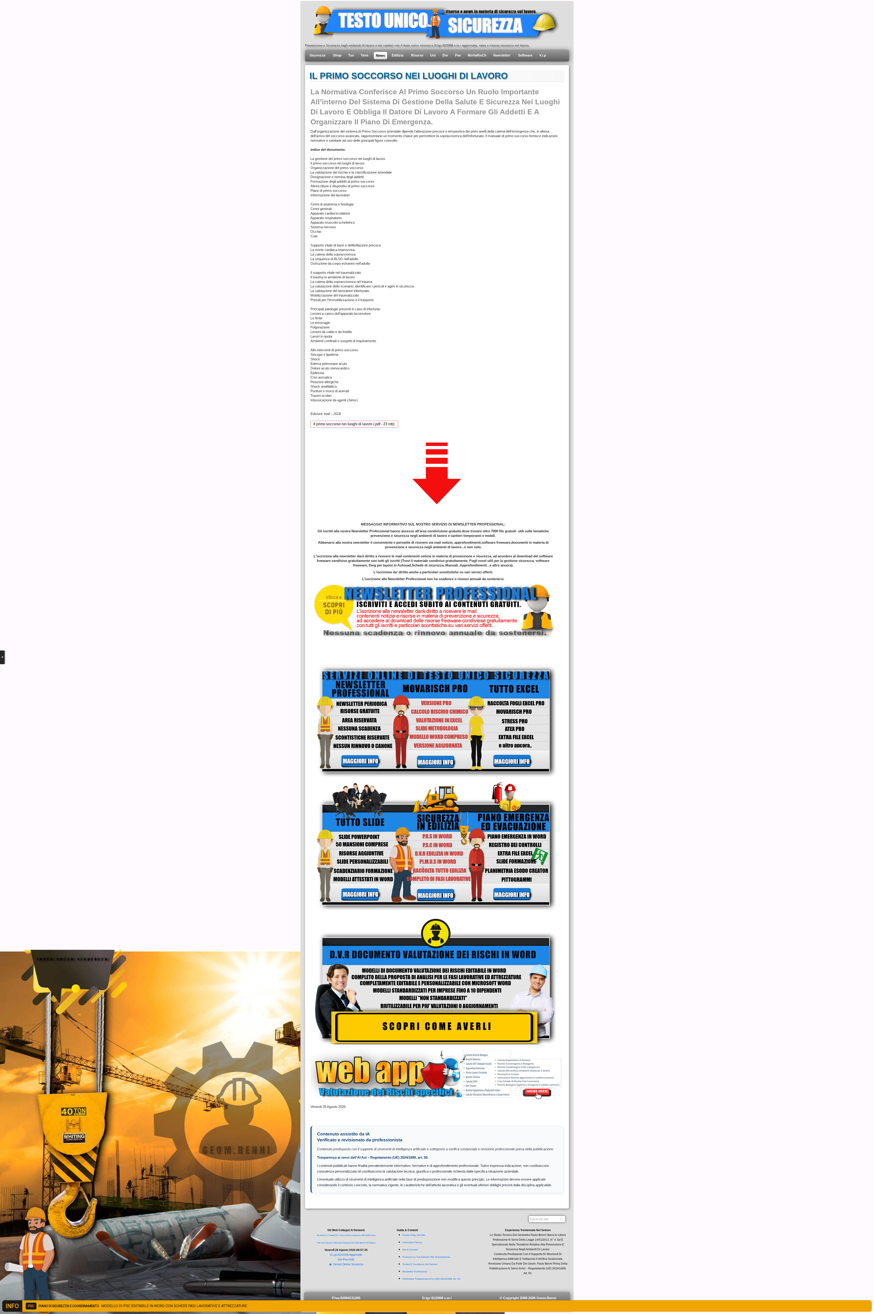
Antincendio (338, 1243)
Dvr (445, 55)
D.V (365, 1243)
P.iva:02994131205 (346, 1298)
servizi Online (345, 1235)
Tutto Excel (321, 1243)
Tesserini (329, 1243)
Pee (458, 55)
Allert (361, 1243)
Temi (365, 55)
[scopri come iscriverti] (433, 610)
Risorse (417, 55)
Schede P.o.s (333, 1235)
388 (363, 1235)
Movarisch (347, 1243)
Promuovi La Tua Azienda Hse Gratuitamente (426, 1257)
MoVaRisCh (477, 55)
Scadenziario (356, 1235)
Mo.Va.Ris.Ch (322, 1235)
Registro (372, 1243)
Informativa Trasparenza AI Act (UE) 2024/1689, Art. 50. (431, 1279)
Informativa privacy (412, 1242)
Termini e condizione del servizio (419, 1264)
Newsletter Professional (414, 1271)
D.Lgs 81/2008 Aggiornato (346, 1254)
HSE (351, 1259)
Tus (351, 55)
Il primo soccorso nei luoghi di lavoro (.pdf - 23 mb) (354, 424)
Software (525, 55)
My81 (367, 1235)
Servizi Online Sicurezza (348, 1264)
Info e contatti (410, 1249)
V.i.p (543, 55)
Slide (357, 1243)
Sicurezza (318, 55)
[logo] (433, 21)
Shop (337, 55)
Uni (433, 55)
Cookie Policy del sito (413, 1235)
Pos (345, 1259)
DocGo (373, 1235)
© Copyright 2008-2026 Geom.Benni (528, 1298)
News (380, 55)
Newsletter (502, 55)
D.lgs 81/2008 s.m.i (437, 1298)
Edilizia (398, 55)
